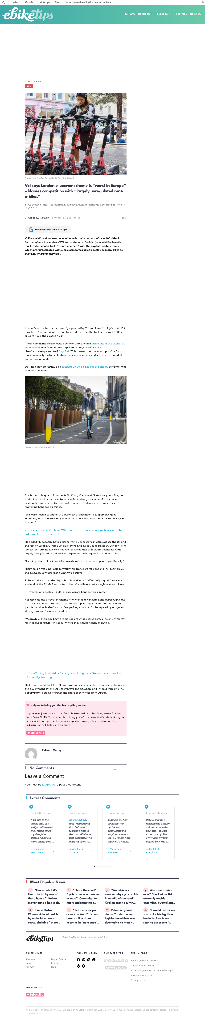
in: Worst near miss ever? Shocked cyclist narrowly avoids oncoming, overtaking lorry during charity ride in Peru (77, 851)
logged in (48, 784)
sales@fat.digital (165, 970)
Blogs (195, 14)
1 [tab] (94, 866)
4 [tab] (102, 866)
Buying (180, 14)
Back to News (34, 81)
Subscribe (37, 732)
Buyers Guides (58, 959)
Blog (53, 967)
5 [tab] (105, 866)
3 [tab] (99, 866)
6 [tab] (108, 866)
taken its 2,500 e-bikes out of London (85, 366)
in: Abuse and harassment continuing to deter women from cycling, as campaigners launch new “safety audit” (39, 851)
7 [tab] (110, 866)
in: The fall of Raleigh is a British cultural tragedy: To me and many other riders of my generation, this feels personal (154, 851)
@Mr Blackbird (77, 819)
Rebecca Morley (52, 750)
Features (163, 14)
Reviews (145, 14)
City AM (64, 351)
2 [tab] (97, 866)
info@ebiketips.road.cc (143, 965)
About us (30, 959)
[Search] (3, 2)
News (130, 14)
